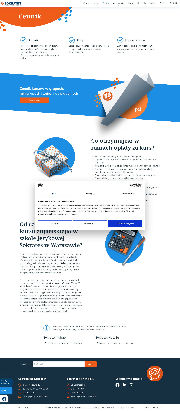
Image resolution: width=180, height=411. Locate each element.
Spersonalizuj (89, 224)
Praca (162, 3)
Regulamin (69, 407)
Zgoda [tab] (53, 193)
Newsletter (25, 364)
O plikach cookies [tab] (126, 193)
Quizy (153, 3)
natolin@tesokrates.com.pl (83, 396)
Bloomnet (152, 407)
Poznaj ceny (34, 100)
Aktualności (118, 3)
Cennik (105, 3)
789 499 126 (77, 392)
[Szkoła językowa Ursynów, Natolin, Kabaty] (11, 3)
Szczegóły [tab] (90, 193)
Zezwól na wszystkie (125, 224)
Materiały (141, 3)
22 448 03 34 (29, 388)
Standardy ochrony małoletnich (87, 407)
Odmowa (55, 224)
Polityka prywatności (54, 407)
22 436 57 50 (77, 388)
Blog (130, 3)
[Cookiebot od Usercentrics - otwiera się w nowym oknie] (131, 185)
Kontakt (173, 3)
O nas (86, 3)
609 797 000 (29, 392)
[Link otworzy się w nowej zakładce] (125, 106)
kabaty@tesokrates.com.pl (35, 396)
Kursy (95, 3)
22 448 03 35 (42, 388)
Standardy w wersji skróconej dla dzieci (118, 407)
